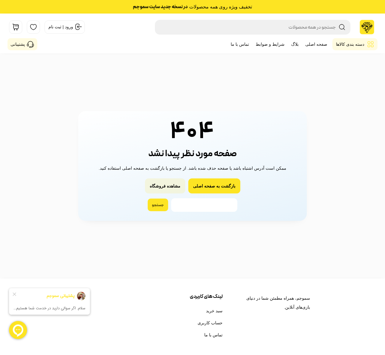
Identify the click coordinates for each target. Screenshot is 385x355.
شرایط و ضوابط (270, 44)
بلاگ (295, 44)
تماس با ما (240, 44)
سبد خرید (214, 310)
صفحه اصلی (316, 44)
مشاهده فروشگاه (165, 186)
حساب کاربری (210, 322)
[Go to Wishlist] (33, 27)
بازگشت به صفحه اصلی (214, 186)
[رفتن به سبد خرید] (15, 27)
